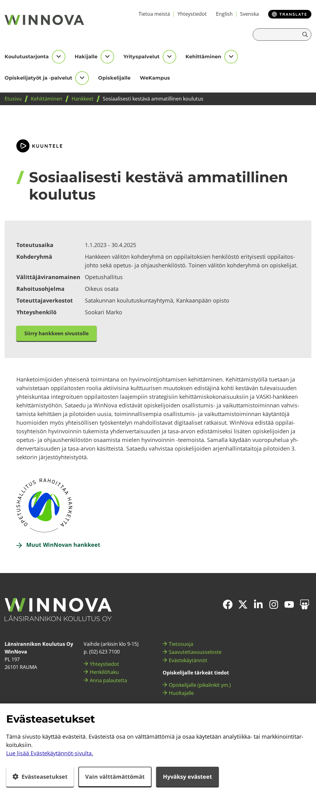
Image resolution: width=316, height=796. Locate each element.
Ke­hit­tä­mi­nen (203, 57)
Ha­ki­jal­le (86, 57)
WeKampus (155, 78)
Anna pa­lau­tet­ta (108, 680)
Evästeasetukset (45, 776)
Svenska (249, 13)
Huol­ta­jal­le (181, 693)
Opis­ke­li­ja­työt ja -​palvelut (38, 78)
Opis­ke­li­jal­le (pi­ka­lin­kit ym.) (200, 685)
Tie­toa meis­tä (154, 13)
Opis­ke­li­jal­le (114, 78)
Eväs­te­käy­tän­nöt (188, 660)
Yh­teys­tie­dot (192, 13)
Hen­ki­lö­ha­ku (104, 672)
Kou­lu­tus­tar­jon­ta (27, 57)
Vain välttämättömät (115, 776)
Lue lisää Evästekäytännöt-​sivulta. (49, 753)
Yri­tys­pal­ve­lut (141, 57)
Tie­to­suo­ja (181, 644)
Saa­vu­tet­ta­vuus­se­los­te (195, 652)
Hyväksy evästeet (187, 776)
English (224, 13)
